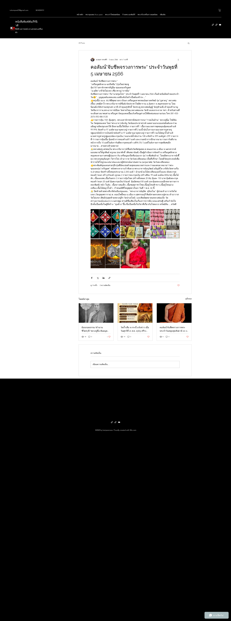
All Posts (82, 43)
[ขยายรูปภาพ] (105, 223)
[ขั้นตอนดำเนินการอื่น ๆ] (178, 59)
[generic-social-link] (213, 25)
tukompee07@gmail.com (19, 10)
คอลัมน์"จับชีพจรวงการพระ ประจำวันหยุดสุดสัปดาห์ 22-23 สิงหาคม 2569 (174, 329)
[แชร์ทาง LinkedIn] (103, 278)
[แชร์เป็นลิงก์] (109, 278)
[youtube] (220, 25)
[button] (219, 10)
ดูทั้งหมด (188, 299)
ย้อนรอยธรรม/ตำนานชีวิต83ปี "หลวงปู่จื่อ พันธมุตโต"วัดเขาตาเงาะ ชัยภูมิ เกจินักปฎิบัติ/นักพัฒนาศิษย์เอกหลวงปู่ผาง (95, 329)
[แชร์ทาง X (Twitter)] (97, 278)
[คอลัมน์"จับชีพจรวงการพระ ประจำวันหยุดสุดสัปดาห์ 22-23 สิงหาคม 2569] (174, 313)
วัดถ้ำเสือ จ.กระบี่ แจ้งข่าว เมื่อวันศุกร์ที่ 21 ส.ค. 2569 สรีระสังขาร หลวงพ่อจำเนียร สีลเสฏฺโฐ (135, 329)
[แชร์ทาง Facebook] (92, 278)
